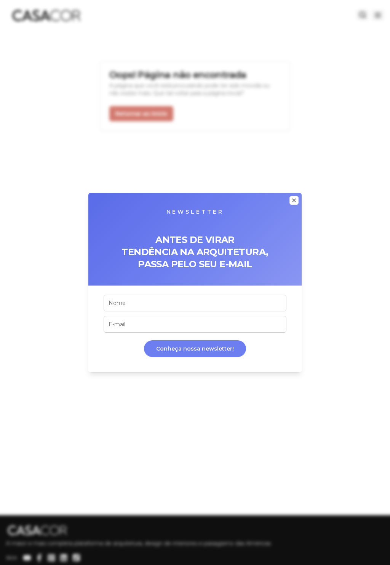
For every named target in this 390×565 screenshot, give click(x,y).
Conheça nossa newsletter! (195, 348)
